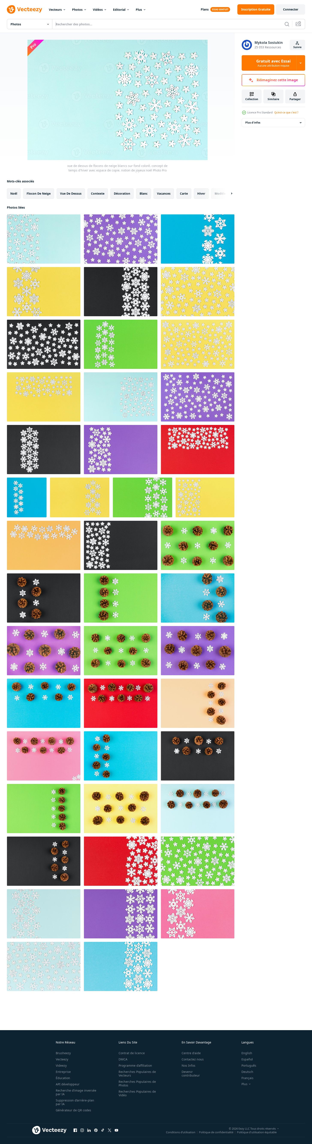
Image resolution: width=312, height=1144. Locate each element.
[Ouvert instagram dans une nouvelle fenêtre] (82, 1130)
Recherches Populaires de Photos (137, 1083)
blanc (144, 193)
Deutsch (247, 1072)
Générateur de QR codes (73, 1110)
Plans (205, 9)
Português (248, 1065)
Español (247, 1059)
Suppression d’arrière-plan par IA (75, 1102)
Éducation (63, 1078)
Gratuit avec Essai (273, 62)
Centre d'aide (191, 1053)
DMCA (123, 1059)
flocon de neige (39, 193)
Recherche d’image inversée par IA (76, 1092)
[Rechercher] (286, 24)
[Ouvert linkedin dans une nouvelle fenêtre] (89, 1130)
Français (247, 1078)
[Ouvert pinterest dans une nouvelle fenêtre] (96, 1130)
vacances (163, 193)
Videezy (61, 1065)
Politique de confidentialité (216, 1132)
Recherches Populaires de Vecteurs (137, 1073)
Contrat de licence (132, 1053)
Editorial (119, 10)
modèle (220, 193)
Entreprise (63, 1072)
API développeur (68, 1084)
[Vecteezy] (24, 9)
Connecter (290, 9)
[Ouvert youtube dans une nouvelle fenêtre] (116, 1130)
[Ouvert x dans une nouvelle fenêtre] (109, 1130)
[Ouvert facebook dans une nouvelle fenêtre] (75, 1130)
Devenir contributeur (191, 1073)
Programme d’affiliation (135, 1065)
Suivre (297, 47)
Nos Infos (188, 1065)
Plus (139, 10)
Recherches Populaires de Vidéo (137, 1093)
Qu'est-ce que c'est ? (286, 112)
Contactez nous (193, 1059)
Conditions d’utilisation (180, 1132)
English (246, 1053)
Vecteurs (55, 10)
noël (13, 193)
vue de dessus (70, 193)
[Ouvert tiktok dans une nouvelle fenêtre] (102, 1130)
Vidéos (98, 10)
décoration (122, 193)
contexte (97, 193)
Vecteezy (62, 1059)
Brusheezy (63, 1053)
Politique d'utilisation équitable (257, 1132)
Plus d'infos (252, 122)
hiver (201, 193)
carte (184, 193)
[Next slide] (228, 193)
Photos (77, 10)
